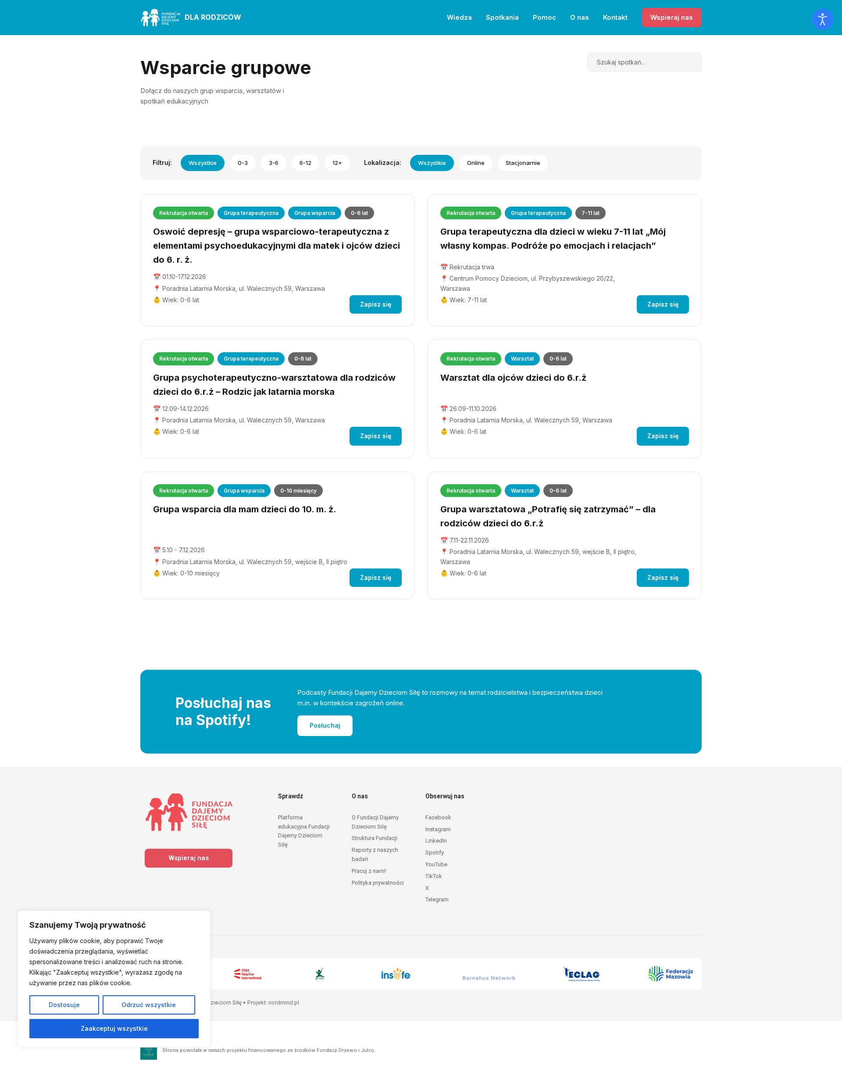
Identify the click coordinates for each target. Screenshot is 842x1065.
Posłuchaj (325, 725)
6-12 (305, 162)
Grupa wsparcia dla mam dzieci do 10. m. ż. (244, 509)
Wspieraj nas (671, 17)
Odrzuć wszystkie (148, 1004)
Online (476, 162)
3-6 (273, 162)
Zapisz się (375, 304)
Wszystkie (203, 162)
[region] (114, 979)
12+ (337, 162)
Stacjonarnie (523, 162)
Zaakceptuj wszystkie (114, 1028)
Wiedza (459, 17)
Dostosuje (64, 1004)
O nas (579, 17)
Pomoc (544, 17)
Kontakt (615, 17)
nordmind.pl (283, 1002)
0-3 (243, 162)
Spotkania (502, 17)
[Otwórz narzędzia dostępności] (822, 19)
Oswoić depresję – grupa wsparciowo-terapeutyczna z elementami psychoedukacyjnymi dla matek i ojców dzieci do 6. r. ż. (276, 245)
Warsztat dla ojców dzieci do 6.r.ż (513, 377)
